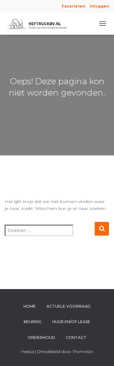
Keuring (32, 321)
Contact (76, 337)
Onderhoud (41, 337)
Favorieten (73, 6)
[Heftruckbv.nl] (40, 24)
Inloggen (99, 6)
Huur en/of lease (71, 321)
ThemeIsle (82, 351)
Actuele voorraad (69, 306)
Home (29, 306)
